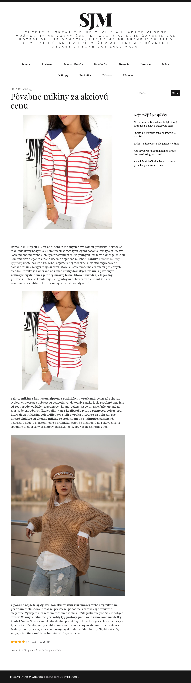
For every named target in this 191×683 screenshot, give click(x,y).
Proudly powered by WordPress (26, 677)
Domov (26, 64)
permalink (55, 650)
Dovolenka (100, 64)
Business (47, 64)
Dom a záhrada (73, 64)
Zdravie (128, 75)
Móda (165, 64)
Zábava (107, 75)
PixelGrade (73, 677)
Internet (146, 64)
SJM (95, 19)
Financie (124, 64)
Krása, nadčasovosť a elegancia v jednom (157, 143)
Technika (85, 75)
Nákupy (63, 75)
